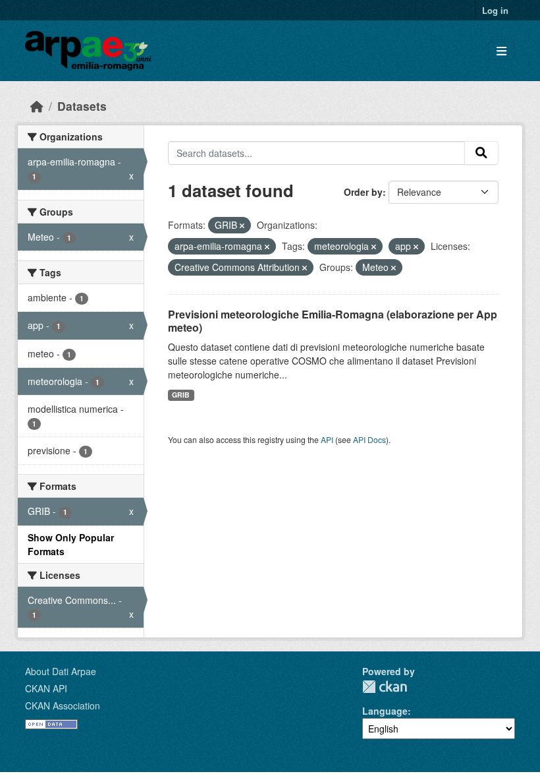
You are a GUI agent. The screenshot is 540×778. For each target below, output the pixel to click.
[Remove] (242, 225)
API (327, 439)
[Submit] (481, 153)
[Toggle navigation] (501, 51)
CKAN (384, 687)
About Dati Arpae (60, 671)
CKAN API (46, 688)
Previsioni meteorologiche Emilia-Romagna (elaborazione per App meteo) (332, 321)
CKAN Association (62, 705)
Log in (495, 10)
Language (385, 710)
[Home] (36, 106)
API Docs (369, 439)
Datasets (82, 106)
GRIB (181, 395)
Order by (363, 191)
